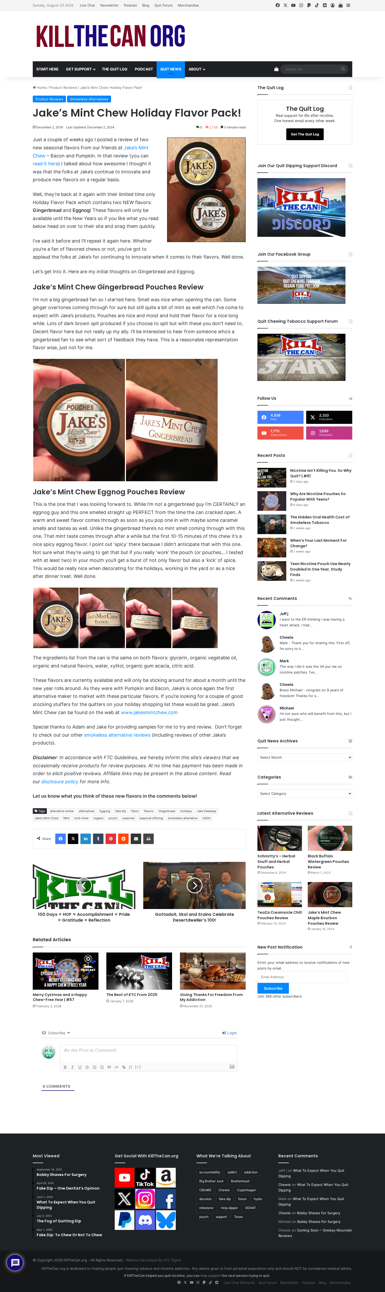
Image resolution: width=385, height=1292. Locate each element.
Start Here (47, 69)
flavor (135, 811)
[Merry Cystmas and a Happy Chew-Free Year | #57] (65, 971)
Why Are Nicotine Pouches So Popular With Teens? (318, 496)
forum (242, 1199)
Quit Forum (164, 5)
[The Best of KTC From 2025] (139, 971)
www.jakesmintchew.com (149, 712)
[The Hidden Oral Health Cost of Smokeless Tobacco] (271, 524)
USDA (206, 818)
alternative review (62, 811)
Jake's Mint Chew (46, 818)
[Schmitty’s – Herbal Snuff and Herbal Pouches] (279, 838)
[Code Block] (116, 1067)
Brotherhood (240, 1181)
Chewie (286, 637)
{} (131, 1067)
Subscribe (273, 988)
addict (232, 1172)
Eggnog (105, 811)
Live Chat (87, 5)
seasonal (128, 818)
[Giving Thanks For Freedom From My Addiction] (213, 971)
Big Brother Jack (211, 1181)
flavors (148, 811)
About (195, 69)
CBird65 (205, 1190)
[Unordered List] (102, 1067)
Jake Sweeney (206, 811)
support (221, 1217)
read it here (45, 163)
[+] (138, 1067)
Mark (284, 661)
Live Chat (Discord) (239, 1282)
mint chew (81, 818)
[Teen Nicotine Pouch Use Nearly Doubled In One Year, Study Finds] (271, 571)
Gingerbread (166, 811)
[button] (79, 420)
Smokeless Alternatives (89, 99)
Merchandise (188, 5)
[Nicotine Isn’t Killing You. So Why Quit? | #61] (271, 478)
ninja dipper (229, 1208)
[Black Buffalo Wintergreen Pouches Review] (330, 838)
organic (99, 818)
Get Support (79, 69)
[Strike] (87, 1067)
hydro (258, 1199)
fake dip (120, 811)
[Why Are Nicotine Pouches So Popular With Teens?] (271, 501)
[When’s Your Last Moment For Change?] (271, 547)
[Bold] (65, 1067)
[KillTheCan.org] (111, 36)
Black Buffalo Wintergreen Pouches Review (328, 861)
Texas (238, 1217)
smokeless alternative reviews (117, 735)
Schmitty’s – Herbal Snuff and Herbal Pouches (276, 861)
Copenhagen (246, 1190)
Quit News (170, 69)
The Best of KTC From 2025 (131, 994)
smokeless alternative (182, 818)
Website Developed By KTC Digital (153, 1260)
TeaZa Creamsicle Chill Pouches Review (279, 915)
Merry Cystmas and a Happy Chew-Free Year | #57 (60, 997)
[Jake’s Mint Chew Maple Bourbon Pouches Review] (330, 894)
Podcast (130, 5)
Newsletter (109, 5)
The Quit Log (115, 69)
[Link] (124, 1067)
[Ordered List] (94, 1067)
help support (210, 1275)
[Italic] (72, 1067)
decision (205, 1199)
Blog (145, 5)
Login (231, 1033)
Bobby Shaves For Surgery (318, 1213)
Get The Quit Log (305, 134)
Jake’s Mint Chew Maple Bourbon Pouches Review (324, 918)
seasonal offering (151, 818)
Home (41, 87)
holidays (186, 811)
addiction (251, 1172)
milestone (206, 1208)
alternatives (87, 811)
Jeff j (284, 613)
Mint (66, 818)
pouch (113, 818)
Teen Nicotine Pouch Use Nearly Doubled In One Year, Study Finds (320, 569)
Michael (287, 708)
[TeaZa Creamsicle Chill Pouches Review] (279, 894)
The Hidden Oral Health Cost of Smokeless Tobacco (320, 519)
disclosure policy (59, 781)
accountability (209, 1172)
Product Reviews (63, 87)
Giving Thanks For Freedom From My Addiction (211, 997)
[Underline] (80, 1067)
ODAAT (250, 1208)
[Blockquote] (109, 1067)
